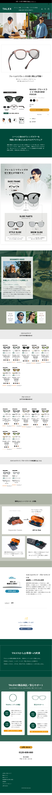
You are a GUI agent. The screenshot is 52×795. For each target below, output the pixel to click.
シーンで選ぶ (25, 7)
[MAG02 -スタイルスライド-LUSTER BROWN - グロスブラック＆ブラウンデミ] (15, 383)
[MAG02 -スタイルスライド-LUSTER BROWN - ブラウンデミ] (19, 383)
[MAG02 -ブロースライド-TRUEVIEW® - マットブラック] (16, 423)
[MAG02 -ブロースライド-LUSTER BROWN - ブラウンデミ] (8, 447)
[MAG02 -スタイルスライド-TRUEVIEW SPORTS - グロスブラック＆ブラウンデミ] (5, 383)
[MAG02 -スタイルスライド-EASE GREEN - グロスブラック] (42, 360)
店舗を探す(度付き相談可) (26, 10)
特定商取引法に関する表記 (8, 779)
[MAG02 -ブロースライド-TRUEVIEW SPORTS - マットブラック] (45, 424)
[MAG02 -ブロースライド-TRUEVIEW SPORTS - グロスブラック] (43, 424)
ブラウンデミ (37, 100)
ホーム (16, 7)
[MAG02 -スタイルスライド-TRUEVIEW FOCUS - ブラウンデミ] (28, 361)
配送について (5, 775)
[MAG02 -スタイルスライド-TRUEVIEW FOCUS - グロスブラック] (23, 361)
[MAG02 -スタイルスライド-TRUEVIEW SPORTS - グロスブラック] (4, 383)
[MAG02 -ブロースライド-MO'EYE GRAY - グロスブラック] (5, 423)
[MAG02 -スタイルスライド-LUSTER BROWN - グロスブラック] (13, 383)
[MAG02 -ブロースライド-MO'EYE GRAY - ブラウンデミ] (8, 423)
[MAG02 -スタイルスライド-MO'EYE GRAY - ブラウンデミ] (19, 360)
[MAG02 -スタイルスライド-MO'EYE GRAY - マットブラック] (17, 360)
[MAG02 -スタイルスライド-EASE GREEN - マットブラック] (46, 360)
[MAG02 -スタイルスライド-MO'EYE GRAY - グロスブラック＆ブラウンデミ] (15, 360)
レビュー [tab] (7, 603)
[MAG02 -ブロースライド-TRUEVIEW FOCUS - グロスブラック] (34, 424)
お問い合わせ (5, 785)
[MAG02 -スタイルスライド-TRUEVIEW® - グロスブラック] (4, 360)
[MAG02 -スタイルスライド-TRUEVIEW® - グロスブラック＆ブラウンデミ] (5, 360)
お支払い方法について (7, 773)
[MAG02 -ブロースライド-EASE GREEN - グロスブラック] (14, 446)
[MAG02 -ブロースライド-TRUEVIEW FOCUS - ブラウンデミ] (37, 424)
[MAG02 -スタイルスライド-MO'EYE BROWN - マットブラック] (36, 361)
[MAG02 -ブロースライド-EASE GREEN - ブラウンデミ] (18, 446)
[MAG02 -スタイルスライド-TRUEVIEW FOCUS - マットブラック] (26, 361)
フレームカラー (37, 97)
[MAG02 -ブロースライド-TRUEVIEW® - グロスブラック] (14, 423)
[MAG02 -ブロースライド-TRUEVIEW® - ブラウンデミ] (18, 423)
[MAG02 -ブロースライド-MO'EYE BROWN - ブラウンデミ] (27, 424)
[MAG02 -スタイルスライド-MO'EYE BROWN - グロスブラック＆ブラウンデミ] (34, 361)
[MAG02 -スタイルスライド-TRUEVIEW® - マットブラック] (7, 360)
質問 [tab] (12, 603)
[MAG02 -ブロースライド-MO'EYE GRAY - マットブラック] (6, 423)
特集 (20, 7)
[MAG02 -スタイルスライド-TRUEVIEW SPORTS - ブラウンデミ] (9, 383)
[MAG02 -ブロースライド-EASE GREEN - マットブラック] (16, 446)
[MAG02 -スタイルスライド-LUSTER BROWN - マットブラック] (17, 383)
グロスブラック (31, 100)
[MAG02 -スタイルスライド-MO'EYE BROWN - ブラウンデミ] (38, 361)
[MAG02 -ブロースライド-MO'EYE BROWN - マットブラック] (26, 424)
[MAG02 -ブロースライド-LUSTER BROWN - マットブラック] (6, 447)
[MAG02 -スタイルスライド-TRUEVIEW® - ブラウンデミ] (9, 360)
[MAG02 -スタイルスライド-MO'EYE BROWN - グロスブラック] (33, 361)
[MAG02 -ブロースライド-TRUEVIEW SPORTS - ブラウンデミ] (47, 424)
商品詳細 (39, 114)
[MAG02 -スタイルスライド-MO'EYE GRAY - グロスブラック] (13, 360)
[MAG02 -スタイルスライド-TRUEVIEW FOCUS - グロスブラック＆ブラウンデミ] (25, 361)
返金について (5, 777)
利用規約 (4, 781)
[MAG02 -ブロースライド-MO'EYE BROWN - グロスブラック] (24, 424)
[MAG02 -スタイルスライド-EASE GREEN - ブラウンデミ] (47, 360)
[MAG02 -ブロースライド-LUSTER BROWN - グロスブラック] (5, 447)
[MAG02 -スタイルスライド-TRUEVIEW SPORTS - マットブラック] (7, 383)
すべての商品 (34, 7)
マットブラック (34, 100)
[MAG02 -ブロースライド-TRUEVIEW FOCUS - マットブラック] (35, 424)
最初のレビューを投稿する (26, 628)
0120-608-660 (26, 752)
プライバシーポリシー (7, 783)
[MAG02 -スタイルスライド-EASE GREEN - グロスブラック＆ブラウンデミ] (44, 360)
